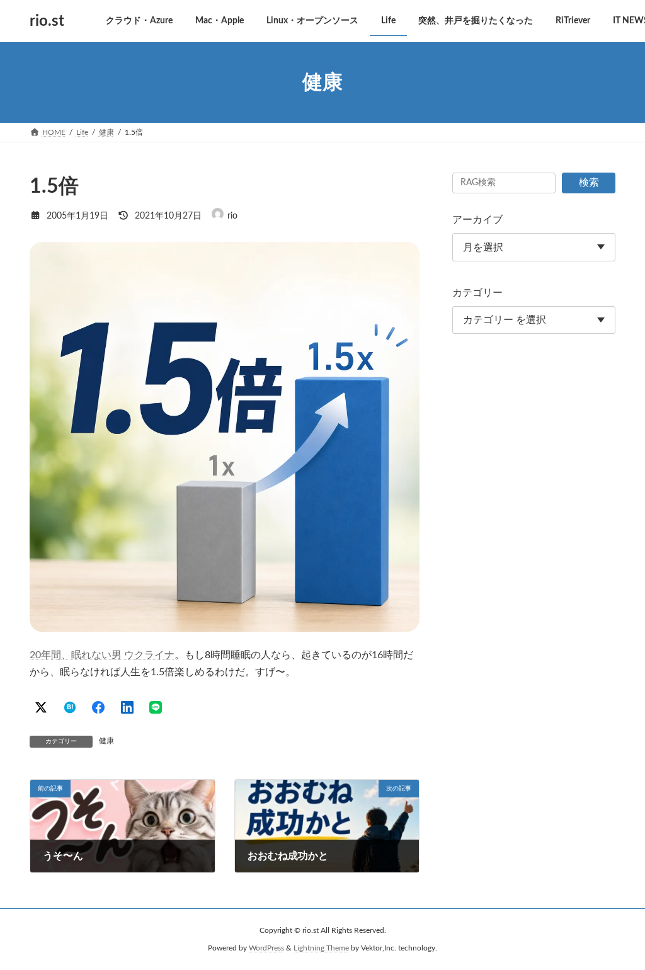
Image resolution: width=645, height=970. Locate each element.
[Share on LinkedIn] (127, 707)
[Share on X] (41, 707)
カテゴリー (477, 293)
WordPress (266, 948)
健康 (106, 741)
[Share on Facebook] (98, 707)
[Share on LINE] (155, 707)
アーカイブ (477, 220)
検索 (589, 183)
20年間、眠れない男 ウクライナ (102, 655)
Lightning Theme (321, 948)
